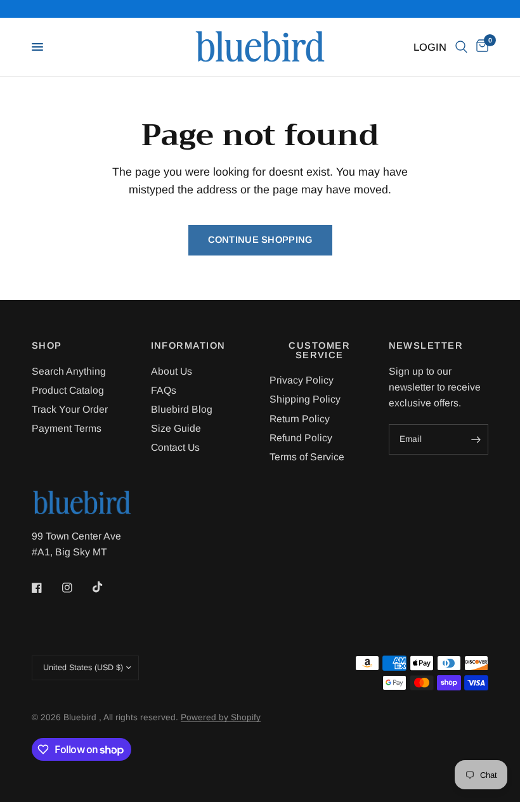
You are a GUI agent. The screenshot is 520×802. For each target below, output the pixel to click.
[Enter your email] (475, 439)
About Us (171, 371)
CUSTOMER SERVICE (319, 350)
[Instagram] (76, 588)
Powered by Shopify (221, 717)
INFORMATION (188, 346)
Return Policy (300, 418)
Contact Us (175, 447)
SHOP (47, 346)
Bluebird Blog (181, 409)
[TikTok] (106, 587)
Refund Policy (301, 437)
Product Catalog (68, 390)
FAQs (163, 390)
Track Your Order (70, 409)
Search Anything (69, 371)
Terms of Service (307, 456)
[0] (480, 47)
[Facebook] (46, 588)
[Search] (461, 47)
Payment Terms (66, 428)
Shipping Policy (305, 399)
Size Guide (176, 428)
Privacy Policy (302, 380)
